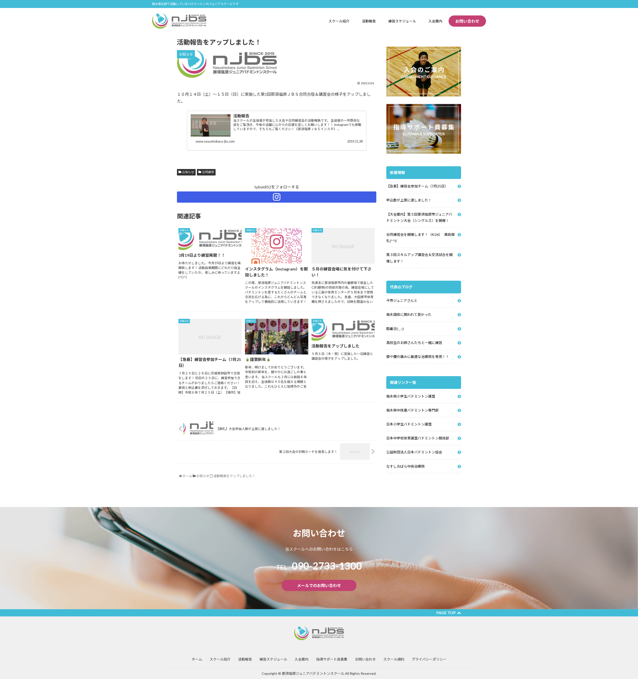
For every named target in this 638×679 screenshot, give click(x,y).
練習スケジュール (273, 659)
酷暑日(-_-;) (395, 329)
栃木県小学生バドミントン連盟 (410, 396)
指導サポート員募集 (331, 659)
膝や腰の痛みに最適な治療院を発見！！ (417, 356)
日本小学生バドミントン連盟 (409, 424)
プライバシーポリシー (429, 659)
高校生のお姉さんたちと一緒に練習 (414, 342)
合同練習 (208, 172)
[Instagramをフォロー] (276, 197)
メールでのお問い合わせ (319, 585)
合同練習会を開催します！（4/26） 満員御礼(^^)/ (420, 237)
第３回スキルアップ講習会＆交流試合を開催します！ (419, 258)
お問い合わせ (467, 21)
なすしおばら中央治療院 (405, 466)
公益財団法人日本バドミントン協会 (414, 452)
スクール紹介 (220, 659)
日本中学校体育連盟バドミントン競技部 (417, 438)
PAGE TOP (446, 612)
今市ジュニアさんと (401, 300)
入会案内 (302, 659)
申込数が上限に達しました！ (409, 200)
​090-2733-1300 (319, 566)
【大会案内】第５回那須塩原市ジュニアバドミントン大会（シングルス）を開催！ (419, 217)
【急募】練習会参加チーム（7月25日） (417, 186)
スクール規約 (393, 659)
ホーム (197, 659)
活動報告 (245, 659)
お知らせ (188, 172)
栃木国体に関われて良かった (408, 314)
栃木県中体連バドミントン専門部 (412, 410)
